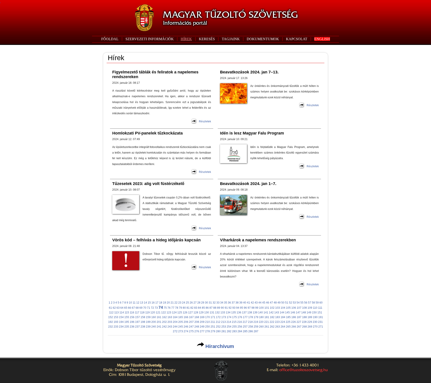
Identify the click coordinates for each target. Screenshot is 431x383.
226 (293, 322)
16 (153, 302)
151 (319, 312)
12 (137, 302)
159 (148, 317)
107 (299, 307)
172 (218, 317)
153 (116, 317)
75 (165, 307)
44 (260, 302)
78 (176, 307)
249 (202, 326)
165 (180, 317)
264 (283, 326)
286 (250, 331)
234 (121, 326)
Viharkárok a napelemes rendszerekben (258, 240)
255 (234, 326)
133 (222, 312)
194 (121, 322)
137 (244, 312)
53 (294, 302)
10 (130, 302)
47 (271, 302)
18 (160, 302)
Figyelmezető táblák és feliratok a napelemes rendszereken (155, 74)
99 (256, 307)
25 (187, 302)
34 (221, 302)
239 (148, 326)
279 (213, 331)
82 (192, 307)
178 (250, 317)
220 (261, 322)
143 (276, 312)
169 (202, 317)
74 (160, 307)
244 (175, 326)
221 (266, 322)
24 (183, 302)
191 (320, 317)
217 (245, 322)
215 (234, 322)
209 (202, 322)
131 (212, 312)
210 (207, 322)
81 (188, 307)
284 (239, 331)
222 (272, 322)
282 (229, 331)
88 (214, 307)
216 (239, 322)
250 (207, 326)
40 (244, 302)
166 (186, 317)
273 (180, 331)
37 (233, 302)
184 (283, 317)
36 (229, 302)
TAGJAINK (231, 39)
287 (256, 331)
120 (152, 312)
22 (176, 302)
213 (223, 322)
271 (320, 326)
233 (116, 326)
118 (142, 312)
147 (298, 312)
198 (143, 322)
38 (237, 302)
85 (203, 307)
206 (186, 322)
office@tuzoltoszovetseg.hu (303, 370)
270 (315, 326)
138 (249, 312)
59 (317, 302)
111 (320, 307)
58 (313, 302)
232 (110, 326)
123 (169, 312)
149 (309, 312)
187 (299, 317)
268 (304, 326)
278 (207, 331)
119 (147, 312)
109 (310, 307)
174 (229, 317)
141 (266, 312)
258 (250, 326)
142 (271, 312)
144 (282, 312)
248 (196, 326)
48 (275, 302)
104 (283, 307)
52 (290, 302)
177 (245, 317)
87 (211, 307)
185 (288, 317)
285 (245, 331)
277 (202, 331)
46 (267, 302)
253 (223, 326)
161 (159, 317)
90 (222, 307)
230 (315, 322)
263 (277, 326)
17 (156, 302)
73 (156, 307)
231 (320, 322)
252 (218, 326)
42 (252, 302)
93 (233, 307)
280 (218, 331)
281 (223, 331)
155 (126, 317)
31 (210, 302)
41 (248, 302)
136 (239, 312)
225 (288, 322)
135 (233, 312)
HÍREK (186, 39)
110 (315, 307)
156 (132, 317)
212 (218, 322)
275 (191, 331)
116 (132, 312)
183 (277, 317)
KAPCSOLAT (296, 39)
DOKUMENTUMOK (263, 39)
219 (255, 322)
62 (114, 307)
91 (226, 307)
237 (137, 326)
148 (303, 312)
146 (292, 312)
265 (288, 326)
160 (153, 317)
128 (196, 312)
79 (180, 307)
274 (186, 331)
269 (310, 326)
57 (309, 302)
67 (133, 307)
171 (213, 317)
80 (184, 307)
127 (190, 312)
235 (126, 326)
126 (185, 312)
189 (310, 317)
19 (164, 302)
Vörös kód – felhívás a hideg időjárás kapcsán (156, 240)
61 (110, 307)
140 (260, 312)
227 (299, 322)
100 (261, 307)
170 (207, 317)
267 (299, 326)
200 (153, 322)
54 (298, 302)
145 (287, 312)
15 (149, 302)
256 (239, 326)
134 (228, 312)
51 (286, 302)
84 (199, 307)
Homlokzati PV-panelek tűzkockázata (147, 133)
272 (175, 331)
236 (132, 326)
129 (201, 312)
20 (168, 302)
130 (206, 312)
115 (127, 312)
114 (121, 312)
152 (110, 317)
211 (213, 322)
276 (196, 331)
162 (164, 317)
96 (245, 307)
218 (250, 322)
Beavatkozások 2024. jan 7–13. (249, 72)
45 (263, 302)
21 (172, 302)
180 (261, 317)
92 (230, 307)
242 (164, 326)
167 (191, 317)
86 (207, 307)
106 (293, 307)
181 (266, 317)
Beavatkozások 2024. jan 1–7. (248, 183)
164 (175, 317)
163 (169, 317)
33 (218, 302)
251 (213, 326)
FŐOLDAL (110, 39)
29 (202, 302)
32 (214, 302)
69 (141, 307)
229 (309, 322)
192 (110, 322)
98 (253, 307)
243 (169, 326)
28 (198, 302)
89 (218, 307)
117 (137, 312)
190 (315, 317)
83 (195, 307)
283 (234, 331)
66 (129, 307)
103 (277, 307)
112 (111, 312)
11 (134, 302)
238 (143, 326)
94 (237, 307)
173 (223, 317)
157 (137, 317)
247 (191, 326)
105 (288, 307)
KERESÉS (207, 39)
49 (279, 302)
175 (234, 317)
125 (179, 312)
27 (195, 302)
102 (272, 307)
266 (293, 326)
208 (196, 322)
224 (282, 322)
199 (148, 322)
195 (126, 322)
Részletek (205, 121)
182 (272, 317)
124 (174, 312)
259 (256, 326)
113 (116, 312)
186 (293, 317)
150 (314, 312)
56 (305, 302)
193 (116, 322)
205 (180, 322)
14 (145, 302)
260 (261, 326)
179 (256, 317)
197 (137, 322)
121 (158, 312)
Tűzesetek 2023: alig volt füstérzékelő (148, 183)
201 (159, 322)
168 (196, 317)
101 (266, 307)
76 (169, 307)
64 (121, 307)
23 (179, 302)
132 (217, 312)
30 (206, 302)
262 (272, 326)
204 (175, 322)
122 (163, 312)
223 (277, 322)
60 (321, 302)
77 (172, 307)
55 (301, 302)
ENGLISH (322, 39)
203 (169, 322)
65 (125, 307)
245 (180, 326)
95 (241, 307)
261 (266, 326)
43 (256, 302)
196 (132, 322)
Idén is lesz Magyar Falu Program (252, 133)
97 (249, 307)
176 (239, 317)
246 (186, 326)
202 (164, 322)
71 (148, 307)
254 (229, 326)
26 (191, 302)
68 (137, 307)
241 (159, 326)
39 (240, 302)
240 (153, 326)
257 (245, 326)
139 (255, 312)
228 (304, 322)
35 (225, 302)
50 (282, 302)
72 (152, 307)
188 (304, 317)
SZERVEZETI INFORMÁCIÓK (149, 39)
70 (144, 307)
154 (121, 317)
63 (118, 307)
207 (191, 322)
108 (304, 307)
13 (141, 302)
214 (228, 322)
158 (143, 317)
